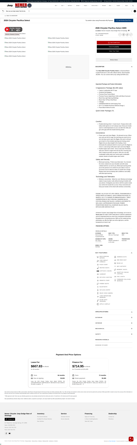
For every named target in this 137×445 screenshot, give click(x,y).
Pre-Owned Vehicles (42, 416)
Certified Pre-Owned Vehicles (44, 419)
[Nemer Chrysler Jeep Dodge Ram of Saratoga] (18, 5)
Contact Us (11, 419)
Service (64, 414)
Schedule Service (65, 416)
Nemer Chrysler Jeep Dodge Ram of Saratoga (14, 441)
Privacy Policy (28, 441)
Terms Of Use (35, 441)
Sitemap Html (45, 441)
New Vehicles (40, 421)
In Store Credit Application (91, 419)
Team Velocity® (112, 441)
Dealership (113, 414)
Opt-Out (56, 441)
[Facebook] (6, 433)
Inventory (40, 414)
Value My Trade (89, 421)
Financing (88, 414)
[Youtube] (9, 433)
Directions (111, 419)
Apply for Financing (89, 416)
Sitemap (40, 441)
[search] (133, 6)
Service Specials (65, 419)
